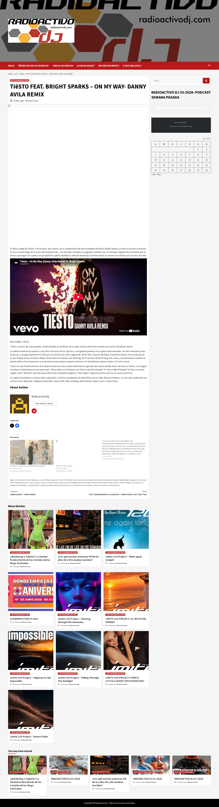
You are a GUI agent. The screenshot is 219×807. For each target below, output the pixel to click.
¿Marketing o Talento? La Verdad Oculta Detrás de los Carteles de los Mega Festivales (30, 560)
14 (190, 160)
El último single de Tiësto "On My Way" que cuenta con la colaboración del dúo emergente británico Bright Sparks (87, 480)
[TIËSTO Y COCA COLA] (77, 452)
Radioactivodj (31, 100)
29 (198, 170)
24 (156, 170)
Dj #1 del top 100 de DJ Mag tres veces (28, 480)
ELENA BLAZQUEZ (86, 65)
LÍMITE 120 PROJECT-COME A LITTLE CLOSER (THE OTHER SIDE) (124, 679)
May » (159, 174)
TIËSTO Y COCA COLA (64, 466)
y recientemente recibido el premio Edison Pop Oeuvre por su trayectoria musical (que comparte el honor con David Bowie (73, 485)
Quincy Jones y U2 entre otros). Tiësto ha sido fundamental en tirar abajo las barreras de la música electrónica (76, 482)
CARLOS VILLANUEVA (62, 65)
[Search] (209, 65)
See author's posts (44, 403)
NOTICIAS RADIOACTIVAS (19, 80)
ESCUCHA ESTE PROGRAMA (60, 772)
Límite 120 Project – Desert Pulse (29, 736)
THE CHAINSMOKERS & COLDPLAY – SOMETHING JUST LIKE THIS (118, 493)
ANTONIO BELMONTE (108, 65)
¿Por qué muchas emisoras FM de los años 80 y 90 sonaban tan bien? (78, 558)
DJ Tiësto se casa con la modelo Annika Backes (27, 466)
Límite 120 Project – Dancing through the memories (74, 620)
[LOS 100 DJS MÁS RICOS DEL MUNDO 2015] (125, 450)
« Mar (153, 174)
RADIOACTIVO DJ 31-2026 (188, 778)
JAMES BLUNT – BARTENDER (23, 493)
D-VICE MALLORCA (132, 65)
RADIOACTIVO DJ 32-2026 (147, 778)
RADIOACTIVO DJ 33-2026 (65, 778)
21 (190, 165)
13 (181, 160)
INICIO (11, 65)
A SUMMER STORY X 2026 (24, 618)
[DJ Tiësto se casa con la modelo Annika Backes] (31, 452)
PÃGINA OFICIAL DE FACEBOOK (33, 65)
